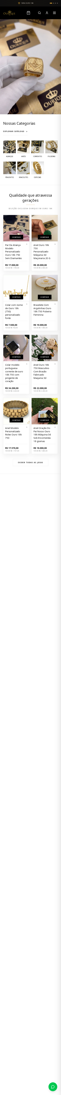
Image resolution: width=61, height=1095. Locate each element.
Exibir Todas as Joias (30, 462)
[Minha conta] (46, 12)
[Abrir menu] (54, 12)
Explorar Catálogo (13, 131)
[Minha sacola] (30, 12)
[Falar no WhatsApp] (52, 1086)
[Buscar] (39, 12)
